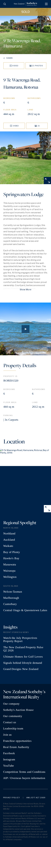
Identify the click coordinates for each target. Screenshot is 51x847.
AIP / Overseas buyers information (24, 778)
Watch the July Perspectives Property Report (20, 639)
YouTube (8, 765)
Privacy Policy (11, 797)
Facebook (9, 753)
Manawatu (9, 564)
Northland (9, 533)
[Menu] (46, 4)
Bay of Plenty (11, 552)
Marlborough (11, 597)
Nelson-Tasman (12, 591)
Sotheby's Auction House (18, 709)
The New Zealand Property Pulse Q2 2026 (23, 649)
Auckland (9, 539)
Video (15, 66)
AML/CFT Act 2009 (36, 797)
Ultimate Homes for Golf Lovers (23, 656)
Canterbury (10, 604)
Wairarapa (9, 570)
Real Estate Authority (16, 747)
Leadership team (13, 728)
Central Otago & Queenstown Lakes (25, 610)
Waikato (8, 545)
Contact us (9, 722)
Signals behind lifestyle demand (22, 662)
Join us (7, 734)
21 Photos (37, 66)
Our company (11, 703)
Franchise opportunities (17, 740)
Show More (25, 289)
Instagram (9, 759)
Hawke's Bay (11, 558)
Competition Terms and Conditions (24, 771)
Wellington (9, 576)
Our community (12, 716)
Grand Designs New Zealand (20, 669)
